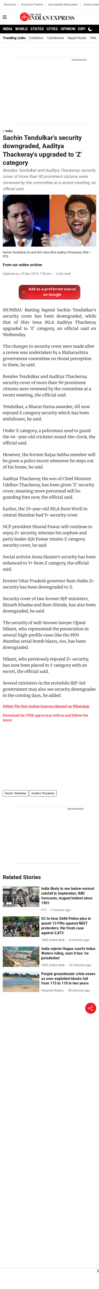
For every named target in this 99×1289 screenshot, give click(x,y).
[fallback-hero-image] (21, 896)
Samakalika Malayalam (63, 4)
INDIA (7, 29)
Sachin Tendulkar (15, 793)
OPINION (68, 29)
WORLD (21, 29)
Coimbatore (55, 38)
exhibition (36, 38)
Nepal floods (77, 38)
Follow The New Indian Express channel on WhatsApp (46, 706)
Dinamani (10, 4)
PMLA (94, 38)
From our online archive (22, 265)
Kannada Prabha (32, 4)
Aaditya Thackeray (43, 793)
